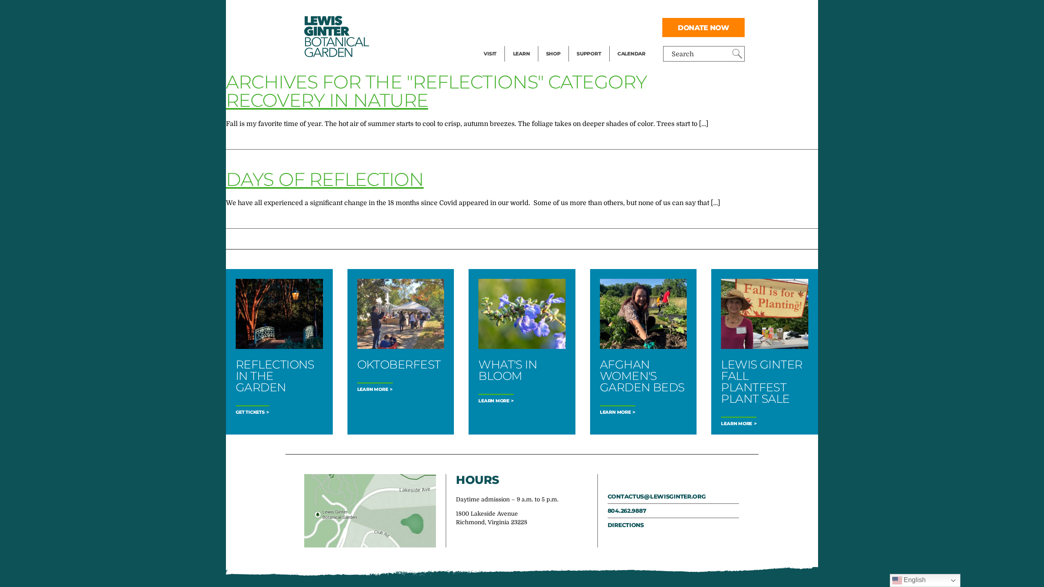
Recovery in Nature (327, 100)
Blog (519, 43)
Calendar (631, 54)
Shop (553, 54)
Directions (626, 525)
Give (583, 27)
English (914, 579)
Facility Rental (506, 10)
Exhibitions (501, 43)
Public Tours (532, 10)
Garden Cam (532, 27)
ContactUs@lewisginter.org (657, 496)
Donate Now (703, 27)
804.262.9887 (627, 510)
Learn (521, 54)
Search (683, 54)
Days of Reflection (325, 179)
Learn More (372, 389)
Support (589, 54)
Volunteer (591, 43)
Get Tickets (250, 412)
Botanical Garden (336, 36)
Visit (490, 54)
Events (494, 27)
